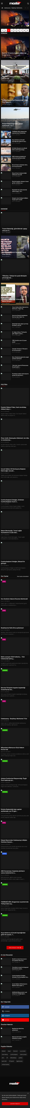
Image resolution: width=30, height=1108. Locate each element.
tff (7, 1057)
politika (20, 1057)
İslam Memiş (5, 1054)
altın (3, 1057)
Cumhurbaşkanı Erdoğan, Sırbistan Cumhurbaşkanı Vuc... (20, 976)
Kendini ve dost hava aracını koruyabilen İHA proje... (19, 959)
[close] (28, 1093)
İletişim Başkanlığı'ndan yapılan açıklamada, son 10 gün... (11, 810)
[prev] (25, 8)
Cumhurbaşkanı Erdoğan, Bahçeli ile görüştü (13, 562)
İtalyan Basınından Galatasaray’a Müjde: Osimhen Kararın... (14, 841)
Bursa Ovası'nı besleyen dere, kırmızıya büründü (20, 165)
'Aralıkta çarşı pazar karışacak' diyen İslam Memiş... (14, 253)
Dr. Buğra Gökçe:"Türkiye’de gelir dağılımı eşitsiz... (19, 332)
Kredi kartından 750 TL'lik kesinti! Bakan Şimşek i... (13, 300)
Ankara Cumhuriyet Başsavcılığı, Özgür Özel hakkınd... (15, 101)
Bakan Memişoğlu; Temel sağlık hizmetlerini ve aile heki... (11, 531)
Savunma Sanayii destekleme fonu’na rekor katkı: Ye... (19, 316)
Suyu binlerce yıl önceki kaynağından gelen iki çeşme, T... (13, 933)
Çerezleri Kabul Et (15, 1103)
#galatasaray (19, 1061)
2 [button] (5, 30)
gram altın (4, 1061)
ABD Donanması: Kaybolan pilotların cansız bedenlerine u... (13, 872)
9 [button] (27, 30)
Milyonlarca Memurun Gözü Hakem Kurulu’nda (13, 77)
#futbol (3, 1051)
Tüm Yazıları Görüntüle (22, 576)
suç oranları (22, 1051)
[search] (28, 3)
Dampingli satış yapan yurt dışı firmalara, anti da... (20, 324)
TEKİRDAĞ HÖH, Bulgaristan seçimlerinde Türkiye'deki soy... (15, 903)
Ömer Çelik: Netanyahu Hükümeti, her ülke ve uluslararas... (15, 439)
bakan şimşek (23, 1054)
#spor (9, 1051)
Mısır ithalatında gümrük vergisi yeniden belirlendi (20, 357)
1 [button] (2, 30)
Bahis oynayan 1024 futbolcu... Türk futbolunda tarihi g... (13, 658)
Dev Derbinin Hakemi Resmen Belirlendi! (14, 599)
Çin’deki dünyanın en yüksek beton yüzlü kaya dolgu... (19, 148)
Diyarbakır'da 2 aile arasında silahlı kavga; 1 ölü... (19, 190)
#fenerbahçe (13, 1057)
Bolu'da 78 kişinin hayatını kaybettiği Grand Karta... (14, 54)
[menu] (2, 3)
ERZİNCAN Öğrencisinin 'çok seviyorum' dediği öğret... (19, 993)
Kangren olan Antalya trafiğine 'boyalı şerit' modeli (20, 198)
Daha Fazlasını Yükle (14, 947)
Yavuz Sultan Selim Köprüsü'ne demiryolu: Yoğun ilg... (20, 307)
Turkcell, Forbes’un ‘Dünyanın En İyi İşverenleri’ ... (20, 349)
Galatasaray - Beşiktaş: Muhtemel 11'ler (13, 7)
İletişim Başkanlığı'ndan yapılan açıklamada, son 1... (12, 124)
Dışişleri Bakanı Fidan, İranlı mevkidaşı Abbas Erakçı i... (13, 408)
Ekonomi (15, 1051)
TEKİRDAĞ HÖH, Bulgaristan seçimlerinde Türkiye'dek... (19, 132)
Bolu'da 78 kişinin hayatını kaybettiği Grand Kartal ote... (13, 688)
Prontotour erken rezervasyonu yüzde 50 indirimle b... (20, 374)
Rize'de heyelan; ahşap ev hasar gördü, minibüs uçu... (20, 182)
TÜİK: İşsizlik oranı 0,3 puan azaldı (19, 341)
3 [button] (8, 30)
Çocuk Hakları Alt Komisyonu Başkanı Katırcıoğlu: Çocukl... (13, 470)
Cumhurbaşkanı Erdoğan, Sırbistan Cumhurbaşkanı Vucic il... (12, 500)
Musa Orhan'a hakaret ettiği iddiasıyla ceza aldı (19, 173)
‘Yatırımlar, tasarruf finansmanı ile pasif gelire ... (20, 366)
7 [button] (21, 30)
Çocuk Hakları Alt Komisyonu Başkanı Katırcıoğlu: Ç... (19, 984)
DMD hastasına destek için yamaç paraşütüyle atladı (19, 157)
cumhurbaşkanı (14, 1054)
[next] (28, 8)
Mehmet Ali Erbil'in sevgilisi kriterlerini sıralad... (19, 1037)
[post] (15, 18)
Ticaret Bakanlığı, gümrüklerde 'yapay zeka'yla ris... (14, 229)
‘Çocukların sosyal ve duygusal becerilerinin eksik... (20, 968)
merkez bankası (5, 1064)
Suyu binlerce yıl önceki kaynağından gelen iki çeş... (19, 140)
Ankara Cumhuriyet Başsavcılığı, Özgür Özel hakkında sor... (14, 779)
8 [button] (24, 30)
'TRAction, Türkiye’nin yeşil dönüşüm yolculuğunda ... (14, 277)
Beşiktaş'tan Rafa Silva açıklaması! (12, 628)
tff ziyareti (11, 1061)
